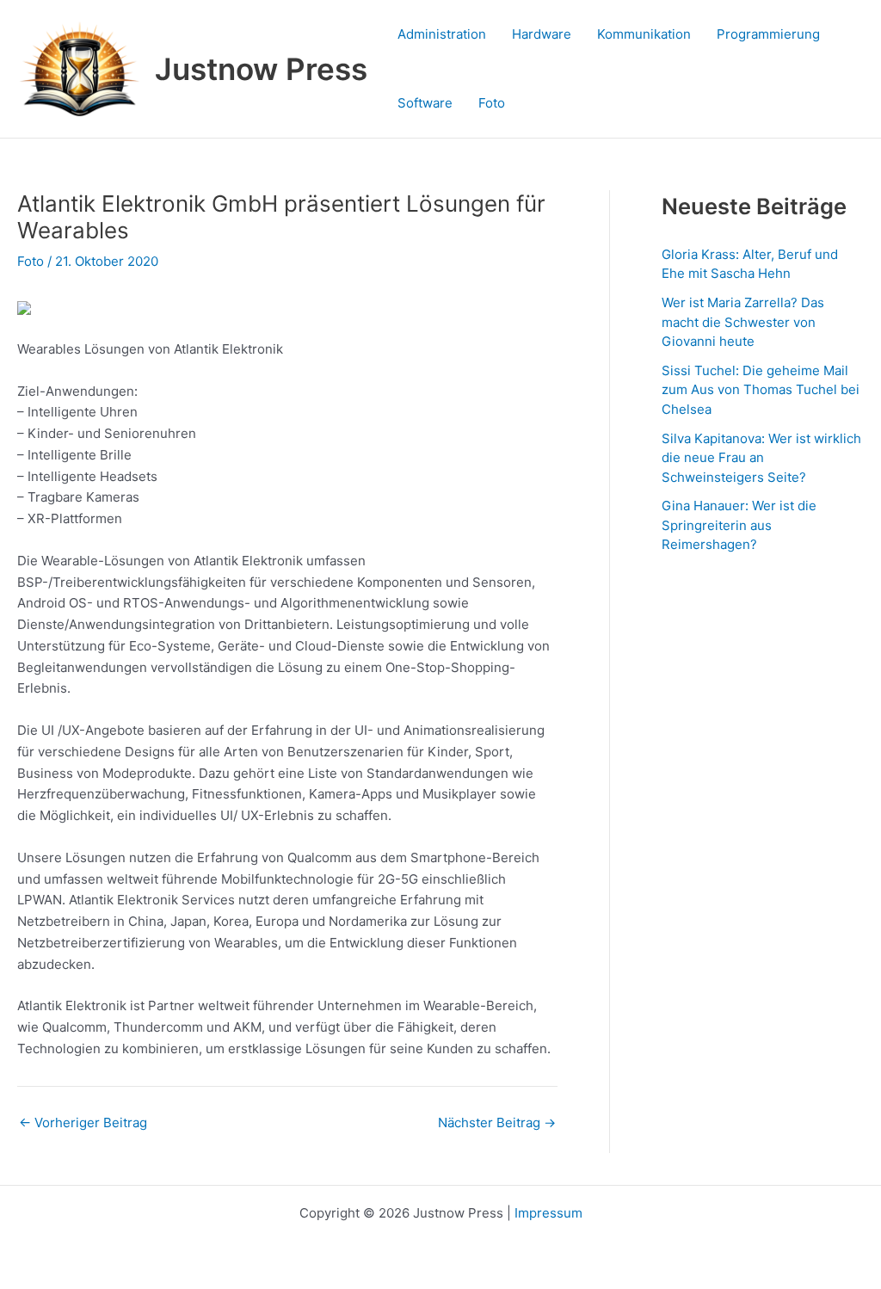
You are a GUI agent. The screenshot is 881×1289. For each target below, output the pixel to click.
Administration (441, 34)
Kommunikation (644, 34)
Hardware (541, 34)
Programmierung (768, 34)
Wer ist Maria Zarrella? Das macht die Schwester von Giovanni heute (743, 321)
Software (425, 103)
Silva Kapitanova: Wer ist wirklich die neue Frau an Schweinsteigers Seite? (761, 457)
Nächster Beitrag (497, 1122)
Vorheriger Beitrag (83, 1122)
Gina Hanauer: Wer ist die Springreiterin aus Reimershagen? (739, 524)
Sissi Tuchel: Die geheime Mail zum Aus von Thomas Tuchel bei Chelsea (760, 389)
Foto (491, 103)
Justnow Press (261, 69)
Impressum (548, 1213)
